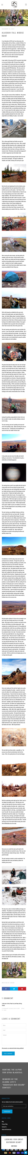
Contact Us (4, 1127)
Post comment (8, 1053)
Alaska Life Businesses (6, 1129)
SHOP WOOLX (14, 1146)
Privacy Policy (5, 1124)
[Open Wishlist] (25, 1152)
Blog (3, 1121)
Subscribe (7, 1111)
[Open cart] (26, 4)
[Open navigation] (2, 4)
